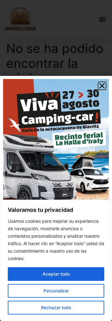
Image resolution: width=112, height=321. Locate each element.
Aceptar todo (56, 274)
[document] (56, 160)
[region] (56, 260)
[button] (102, 86)
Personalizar (56, 290)
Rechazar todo (56, 307)
